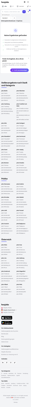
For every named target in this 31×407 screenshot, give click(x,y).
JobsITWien (4, 247)
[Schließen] (29, 58)
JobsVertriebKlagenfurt (22, 276)
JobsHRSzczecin (5, 233)
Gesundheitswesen (5, 377)
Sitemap (15, 402)
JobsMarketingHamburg (7, 111)
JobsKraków (20, 184)
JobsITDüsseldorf (5, 139)
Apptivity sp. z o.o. (15, 395)
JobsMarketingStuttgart (22, 130)
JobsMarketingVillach (6, 291)
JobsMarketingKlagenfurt (22, 278)
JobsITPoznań (20, 213)
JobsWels (19, 284)
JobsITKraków (20, 186)
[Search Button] (24, 11)
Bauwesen (3, 375)
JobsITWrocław (5, 199)
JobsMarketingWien (6, 252)
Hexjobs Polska (7, 307)
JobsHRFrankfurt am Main (23, 119)
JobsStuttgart (21, 123)
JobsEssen (4, 149)
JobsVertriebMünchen (22, 95)
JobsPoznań (20, 210)
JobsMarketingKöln (5, 130)
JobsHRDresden (20, 172)
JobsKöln (4, 123)
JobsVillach (4, 284)
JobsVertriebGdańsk (21, 202)
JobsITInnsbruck (5, 274)
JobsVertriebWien (5, 249)
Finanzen (19, 373)
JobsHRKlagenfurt (21, 281)
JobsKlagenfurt (21, 271)
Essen (20, 385)
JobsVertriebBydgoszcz (22, 228)
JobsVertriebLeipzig (21, 154)
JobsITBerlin (4, 93)
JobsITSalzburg (20, 260)
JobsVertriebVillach (5, 289)
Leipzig (24, 385)
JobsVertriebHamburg (6, 109)
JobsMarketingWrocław (6, 204)
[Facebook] (6, 362)
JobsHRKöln (4, 132)
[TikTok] (14, 362)
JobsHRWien (4, 254)
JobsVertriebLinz (5, 263)
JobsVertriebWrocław (6, 202)
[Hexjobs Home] (5, 2)
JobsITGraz (19, 247)
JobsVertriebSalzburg (22, 263)
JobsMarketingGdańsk (22, 204)
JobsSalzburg (20, 258)
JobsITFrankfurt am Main (22, 108)
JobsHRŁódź (4, 220)
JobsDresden (20, 163)
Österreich (6, 239)
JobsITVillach (4, 287)
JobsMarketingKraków (22, 191)
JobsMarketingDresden (22, 170)
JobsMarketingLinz (5, 265)
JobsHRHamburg (5, 113)
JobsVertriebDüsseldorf (6, 141)
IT (1, 373)
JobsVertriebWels (21, 289)
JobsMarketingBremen (6, 170)
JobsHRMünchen (21, 100)
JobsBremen (5, 163)
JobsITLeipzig (20, 152)
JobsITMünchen (20, 93)
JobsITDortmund (21, 139)
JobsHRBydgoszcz (21, 233)
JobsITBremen (4, 165)
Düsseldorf (9, 385)
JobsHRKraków (20, 193)
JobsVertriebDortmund (22, 141)
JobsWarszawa (5, 184)
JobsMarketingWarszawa (7, 191)
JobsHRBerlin (4, 100)
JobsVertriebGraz (21, 249)
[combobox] (7, 18)
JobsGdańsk (20, 197)
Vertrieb (5, 373)
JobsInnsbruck (5, 271)
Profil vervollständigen (20, 70)
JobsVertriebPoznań (21, 215)
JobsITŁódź (4, 213)
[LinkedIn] (2, 362)
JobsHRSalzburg (20, 267)
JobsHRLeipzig (20, 159)
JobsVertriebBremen (6, 167)
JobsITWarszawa (5, 186)
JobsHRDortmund (21, 146)
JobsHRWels (19, 294)
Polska (4, 178)
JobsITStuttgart (20, 125)
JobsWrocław (5, 197)
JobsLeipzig (20, 149)
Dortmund (15, 385)
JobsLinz (3, 258)
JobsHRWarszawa (5, 193)
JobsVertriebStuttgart (22, 128)
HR (15, 373)
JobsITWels (19, 287)
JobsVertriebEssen (5, 154)
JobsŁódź (4, 210)
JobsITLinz (3, 260)
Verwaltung (25, 373)
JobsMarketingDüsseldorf (7, 143)
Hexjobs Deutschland (10, 310)
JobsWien (4, 245)
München (7, 383)
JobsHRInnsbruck (5, 281)
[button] (14, 18)
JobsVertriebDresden (22, 167)
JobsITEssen (4, 152)
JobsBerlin (4, 91)
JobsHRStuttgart (20, 132)
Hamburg (13, 383)
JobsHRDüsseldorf (5, 146)
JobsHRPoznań (20, 220)
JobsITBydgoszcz (21, 226)
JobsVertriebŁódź (5, 215)
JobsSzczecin (5, 223)
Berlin (2, 383)
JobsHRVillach (4, 294)
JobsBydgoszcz (21, 223)
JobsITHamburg (5, 106)
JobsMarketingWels (21, 291)
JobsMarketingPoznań (22, 217)
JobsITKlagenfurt (21, 274)
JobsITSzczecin (5, 226)
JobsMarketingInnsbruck (7, 278)
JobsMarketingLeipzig (22, 157)
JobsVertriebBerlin (5, 95)
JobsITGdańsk (20, 199)
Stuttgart (3, 385)
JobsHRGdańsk (20, 207)
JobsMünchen (21, 91)
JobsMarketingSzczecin (6, 231)
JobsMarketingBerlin (6, 98)
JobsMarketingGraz (21, 252)
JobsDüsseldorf (5, 136)
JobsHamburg (5, 104)
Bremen (3, 387)
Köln (28, 383)
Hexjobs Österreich (8, 312)
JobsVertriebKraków (21, 189)
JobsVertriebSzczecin (6, 228)
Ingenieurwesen (11, 375)
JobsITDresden (20, 165)
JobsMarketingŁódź (6, 217)
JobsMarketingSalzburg (22, 265)
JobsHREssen (4, 159)
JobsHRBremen (5, 172)
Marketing (11, 373)
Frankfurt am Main (21, 383)
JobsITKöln (4, 125)
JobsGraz (19, 245)
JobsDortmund (21, 136)
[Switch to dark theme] (24, 2)
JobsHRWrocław (5, 207)
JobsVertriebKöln (5, 128)
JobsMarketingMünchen (22, 98)
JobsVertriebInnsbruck (6, 276)
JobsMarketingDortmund (22, 143)
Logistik (18, 375)
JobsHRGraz (19, 254)
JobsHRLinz (4, 267)
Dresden (8, 387)
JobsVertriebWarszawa (6, 189)
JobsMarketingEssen (6, 157)
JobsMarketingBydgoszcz (23, 231)
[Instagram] (10, 362)
